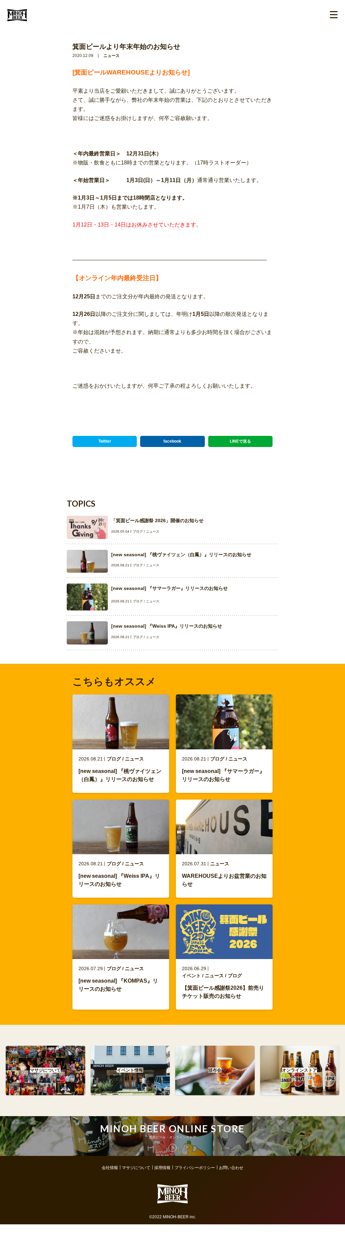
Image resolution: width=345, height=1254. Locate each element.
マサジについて (136, 1167)
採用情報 (162, 1167)
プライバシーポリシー (195, 1167)
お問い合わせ (231, 1167)
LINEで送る (240, 441)
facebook (172, 441)
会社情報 (110, 1167)
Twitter (104, 441)
